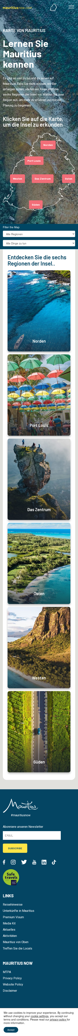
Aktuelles (9, 929)
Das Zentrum (43, 178)
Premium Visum (13, 917)
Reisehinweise (13, 904)
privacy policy (58, 1019)
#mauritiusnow (20, 815)
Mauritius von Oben (15, 942)
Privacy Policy (12, 978)
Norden (48, 144)
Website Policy (13, 984)
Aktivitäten (10, 936)
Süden (36, 204)
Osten (68, 178)
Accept (10, 1029)
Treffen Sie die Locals (17, 948)
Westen (17, 178)
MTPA (7, 972)
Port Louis (34, 160)
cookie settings (39, 1016)
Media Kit (9, 923)
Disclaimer (10, 990)
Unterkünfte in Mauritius (18, 911)
